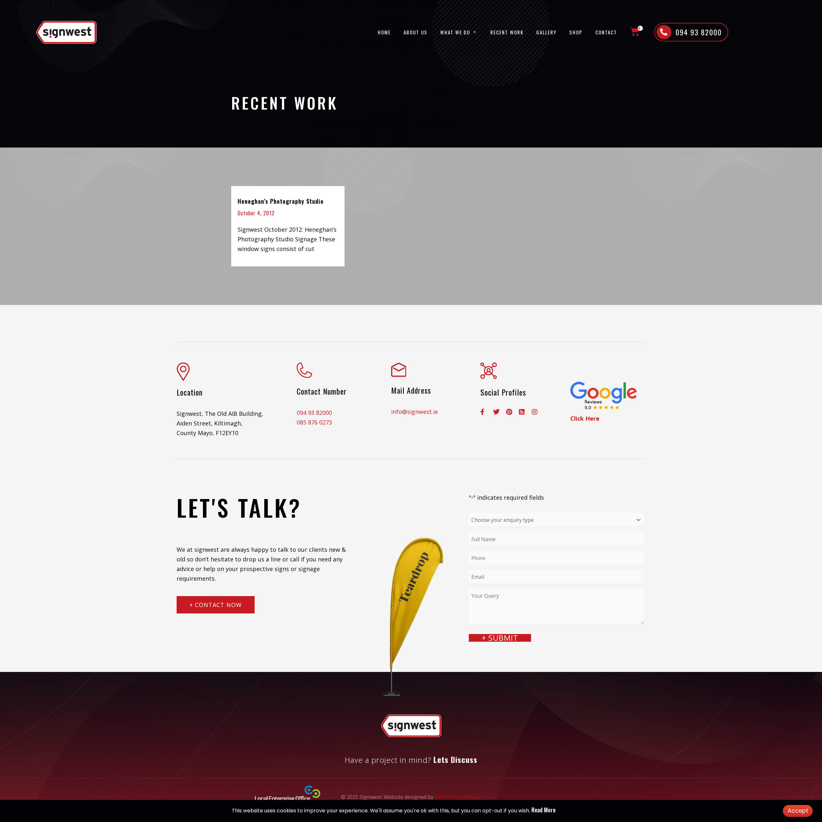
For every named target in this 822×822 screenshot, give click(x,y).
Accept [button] (798, 811)
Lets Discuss (455, 759)
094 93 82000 (314, 412)
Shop (575, 32)
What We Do (455, 32)
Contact (606, 32)
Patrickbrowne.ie (458, 796)
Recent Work (506, 32)
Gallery (546, 32)
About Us (415, 32)
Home (384, 32)
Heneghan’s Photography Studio (281, 201)
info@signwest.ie (414, 411)
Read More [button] (543, 810)
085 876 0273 (314, 422)
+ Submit (500, 638)
